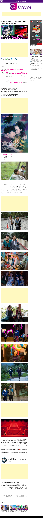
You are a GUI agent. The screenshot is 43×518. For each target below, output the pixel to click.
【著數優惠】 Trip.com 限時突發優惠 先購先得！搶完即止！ (36, 73)
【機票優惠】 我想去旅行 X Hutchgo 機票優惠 (36, 64)
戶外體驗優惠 (33, 45)
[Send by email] (12, 59)
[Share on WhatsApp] (8, 59)
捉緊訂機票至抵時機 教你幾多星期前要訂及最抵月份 (8, 496)
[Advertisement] (21, 14)
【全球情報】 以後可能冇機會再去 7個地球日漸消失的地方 (14, 511)
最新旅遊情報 (14, 40)
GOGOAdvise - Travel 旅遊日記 (21, 1)
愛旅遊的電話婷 (32, 65)
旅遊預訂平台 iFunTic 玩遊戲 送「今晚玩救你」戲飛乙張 (20, 496)
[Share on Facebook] (2, 59)
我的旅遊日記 (3, 40)
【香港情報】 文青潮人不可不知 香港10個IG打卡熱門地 (23, 511)
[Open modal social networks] (16, 59)
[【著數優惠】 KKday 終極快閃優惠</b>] (36, 52)
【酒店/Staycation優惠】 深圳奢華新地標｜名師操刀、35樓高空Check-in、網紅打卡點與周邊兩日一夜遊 (36, 69)
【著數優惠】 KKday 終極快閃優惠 (36, 57)
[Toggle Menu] (1, 1)
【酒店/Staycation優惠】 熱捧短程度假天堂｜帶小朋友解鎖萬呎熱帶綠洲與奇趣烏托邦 (36, 78)
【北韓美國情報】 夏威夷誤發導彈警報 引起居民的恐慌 (5, 511)
